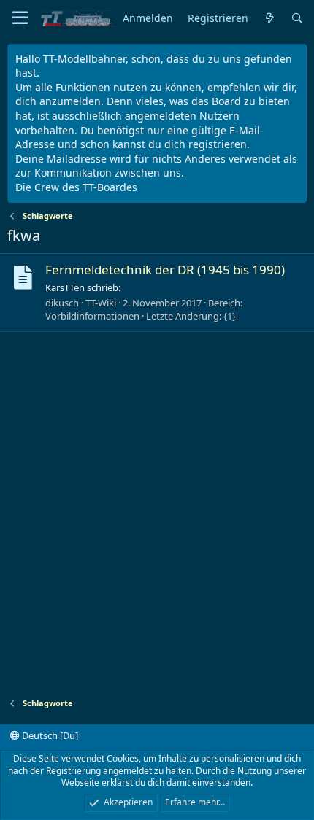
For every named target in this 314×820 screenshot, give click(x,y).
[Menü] (20, 18)
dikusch (62, 302)
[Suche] (297, 18)
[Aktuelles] (269, 18)
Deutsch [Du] (49, 735)
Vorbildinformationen (92, 315)
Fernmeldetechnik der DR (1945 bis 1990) (165, 269)
